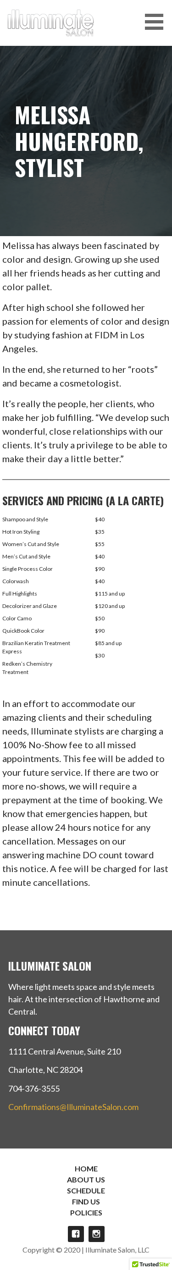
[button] (157, 21)
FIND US (86, 1201)
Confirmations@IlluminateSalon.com (73, 1107)
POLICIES (86, 1212)
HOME (86, 1168)
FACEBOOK (76, 1234)
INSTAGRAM (97, 1234)
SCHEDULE (86, 1190)
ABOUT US (86, 1179)
